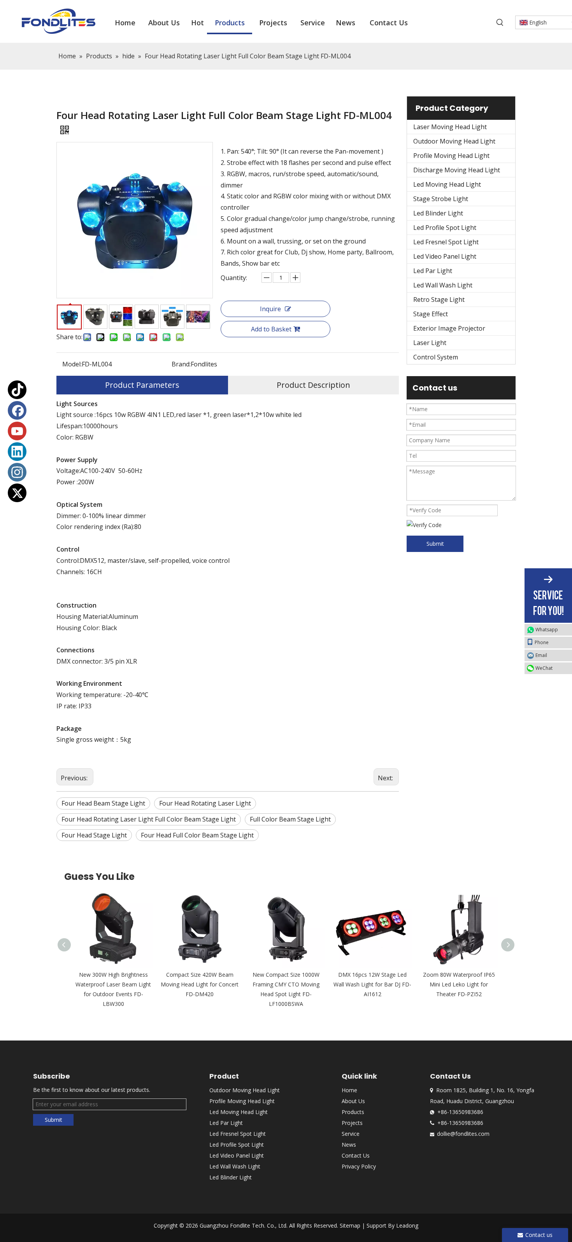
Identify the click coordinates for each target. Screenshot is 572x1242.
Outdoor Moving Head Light (454, 141)
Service (351, 1133)
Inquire (270, 309)
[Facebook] (17, 410)
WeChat (544, 668)
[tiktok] (17, 389)
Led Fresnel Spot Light (446, 242)
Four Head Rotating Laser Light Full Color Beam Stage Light (148, 819)
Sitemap (350, 1225)
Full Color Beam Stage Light (290, 819)
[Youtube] (17, 431)
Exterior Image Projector (449, 328)
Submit (435, 543)
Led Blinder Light (438, 213)
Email (541, 655)
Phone (542, 642)
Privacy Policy (359, 1166)
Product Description (313, 385)
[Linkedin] (17, 451)
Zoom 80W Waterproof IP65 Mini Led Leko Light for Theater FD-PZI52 (459, 984)
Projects (352, 1122)
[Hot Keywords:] (500, 22)
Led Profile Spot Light (444, 227)
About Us (353, 1101)
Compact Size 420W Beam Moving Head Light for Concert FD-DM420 (200, 984)
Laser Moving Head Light (450, 127)
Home (349, 1090)
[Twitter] (17, 492)
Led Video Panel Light (444, 256)
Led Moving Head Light (447, 184)
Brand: (181, 364)
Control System (435, 357)
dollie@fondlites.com (463, 1133)
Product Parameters (142, 385)
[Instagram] (17, 472)
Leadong (407, 1225)
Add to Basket (271, 329)
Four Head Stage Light (94, 835)
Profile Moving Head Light (451, 155)
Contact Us (356, 1155)
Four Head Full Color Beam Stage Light (197, 835)
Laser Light (429, 342)
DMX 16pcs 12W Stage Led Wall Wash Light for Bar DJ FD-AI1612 (372, 984)
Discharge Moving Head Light (456, 170)
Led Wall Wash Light (442, 285)
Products (353, 1112)
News (349, 1144)
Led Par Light (432, 270)
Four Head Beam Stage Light (103, 803)
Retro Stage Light (439, 299)
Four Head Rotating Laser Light (205, 803)
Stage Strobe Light (440, 198)
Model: (72, 364)
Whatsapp (546, 629)
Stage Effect (430, 314)
